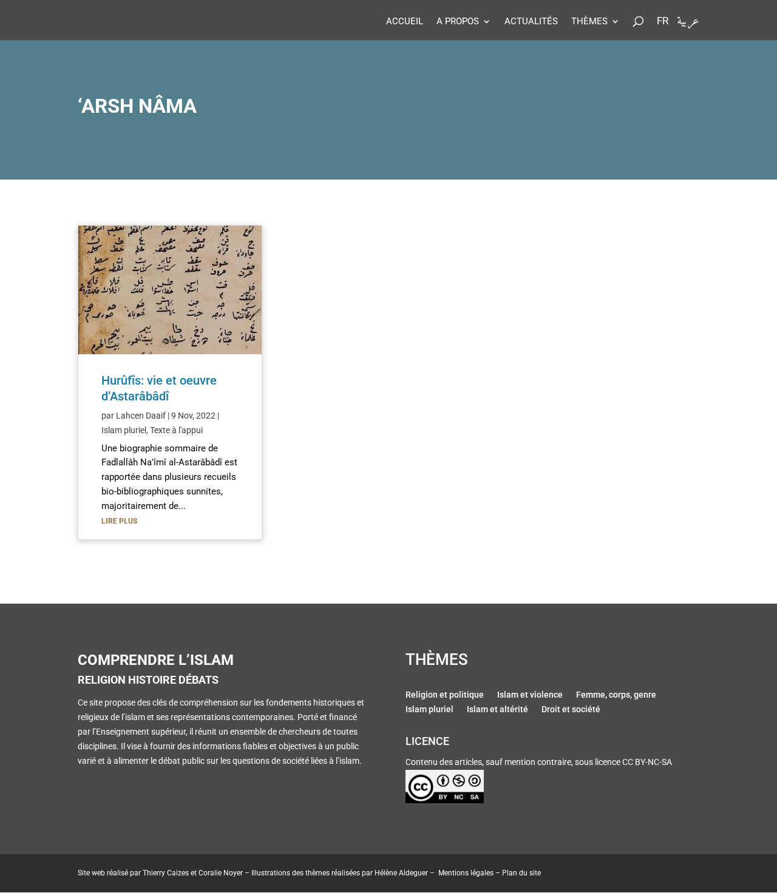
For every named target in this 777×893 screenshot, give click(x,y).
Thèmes (589, 22)
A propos (457, 22)
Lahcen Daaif (141, 415)
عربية (688, 24)
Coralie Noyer (220, 873)
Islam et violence (530, 695)
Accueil (404, 22)
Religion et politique (444, 695)
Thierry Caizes (166, 873)
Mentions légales (466, 873)
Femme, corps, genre (616, 695)
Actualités (531, 22)
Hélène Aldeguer (401, 873)
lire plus (119, 521)
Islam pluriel (123, 430)
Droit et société (570, 710)
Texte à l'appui (176, 430)
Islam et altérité (497, 710)
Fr (662, 21)
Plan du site (521, 873)
